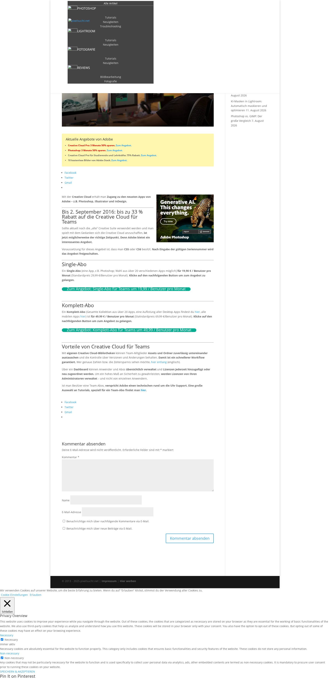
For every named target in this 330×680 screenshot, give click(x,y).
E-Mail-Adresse (71, 512)
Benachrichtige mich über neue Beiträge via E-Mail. (99, 528)
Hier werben (128, 581)
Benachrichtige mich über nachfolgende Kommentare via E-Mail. (107, 521)
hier (197, 312)
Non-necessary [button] (9, 653)
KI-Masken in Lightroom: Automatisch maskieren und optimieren (249, 105)
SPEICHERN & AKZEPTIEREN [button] (17, 671)
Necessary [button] (6, 635)
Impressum (109, 581)
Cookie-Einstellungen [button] (14, 595)
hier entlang (159, 362)
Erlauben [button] (35, 595)
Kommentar (70, 457)
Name (66, 500)
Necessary (11, 639)
